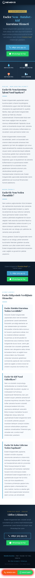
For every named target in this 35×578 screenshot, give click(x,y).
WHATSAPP (26, 572)
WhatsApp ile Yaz (19, 54)
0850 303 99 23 (19, 47)
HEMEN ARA (11, 572)
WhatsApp (24, 561)
